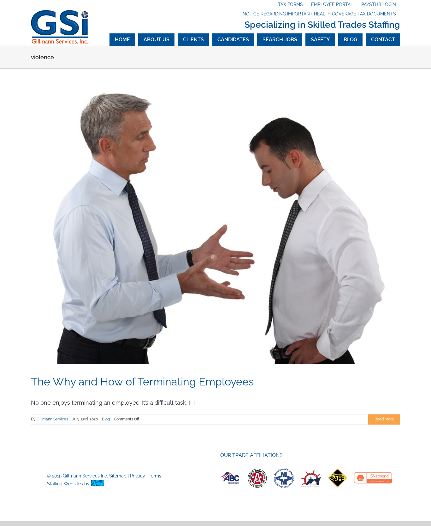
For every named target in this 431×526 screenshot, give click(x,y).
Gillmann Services (52, 419)
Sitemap (118, 475)
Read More (384, 419)
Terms (155, 475)
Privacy (137, 475)
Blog (106, 419)
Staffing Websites (65, 483)
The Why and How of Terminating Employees (142, 381)
